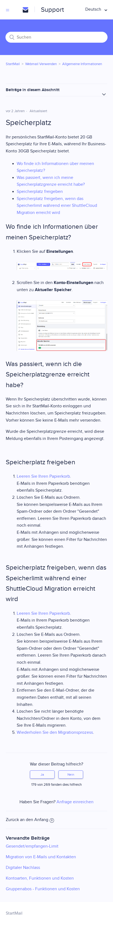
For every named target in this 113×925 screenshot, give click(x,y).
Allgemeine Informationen (82, 64)
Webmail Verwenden (41, 64)
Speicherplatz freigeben (40, 191)
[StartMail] (25, 10)
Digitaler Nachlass (23, 867)
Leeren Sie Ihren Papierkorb (43, 476)
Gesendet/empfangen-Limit (32, 846)
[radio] (42, 774)
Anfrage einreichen (75, 802)
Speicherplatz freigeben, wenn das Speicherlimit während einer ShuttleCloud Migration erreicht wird (57, 205)
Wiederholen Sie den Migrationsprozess (55, 732)
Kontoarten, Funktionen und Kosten (40, 878)
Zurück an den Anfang (27, 819)
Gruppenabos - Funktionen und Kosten (43, 889)
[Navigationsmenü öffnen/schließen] (7, 10)
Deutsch (93, 9)
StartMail (13, 64)
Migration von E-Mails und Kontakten (41, 857)
